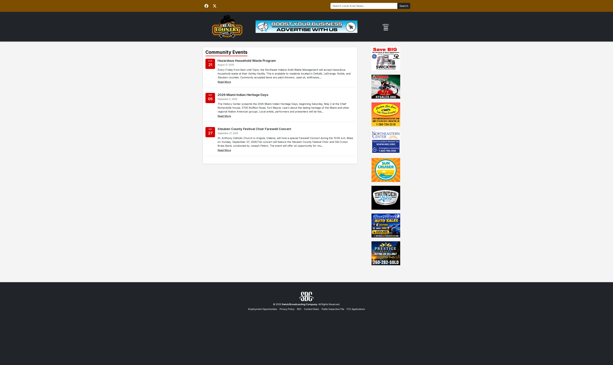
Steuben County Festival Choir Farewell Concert (254, 129)
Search (403, 6)
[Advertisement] (306, 334)
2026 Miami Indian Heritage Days (243, 95)
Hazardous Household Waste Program (247, 61)
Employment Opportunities (262, 309)
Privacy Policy (287, 309)
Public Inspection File (333, 309)
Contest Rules (311, 309)
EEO (299, 309)
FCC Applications (356, 309)
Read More (224, 81)
